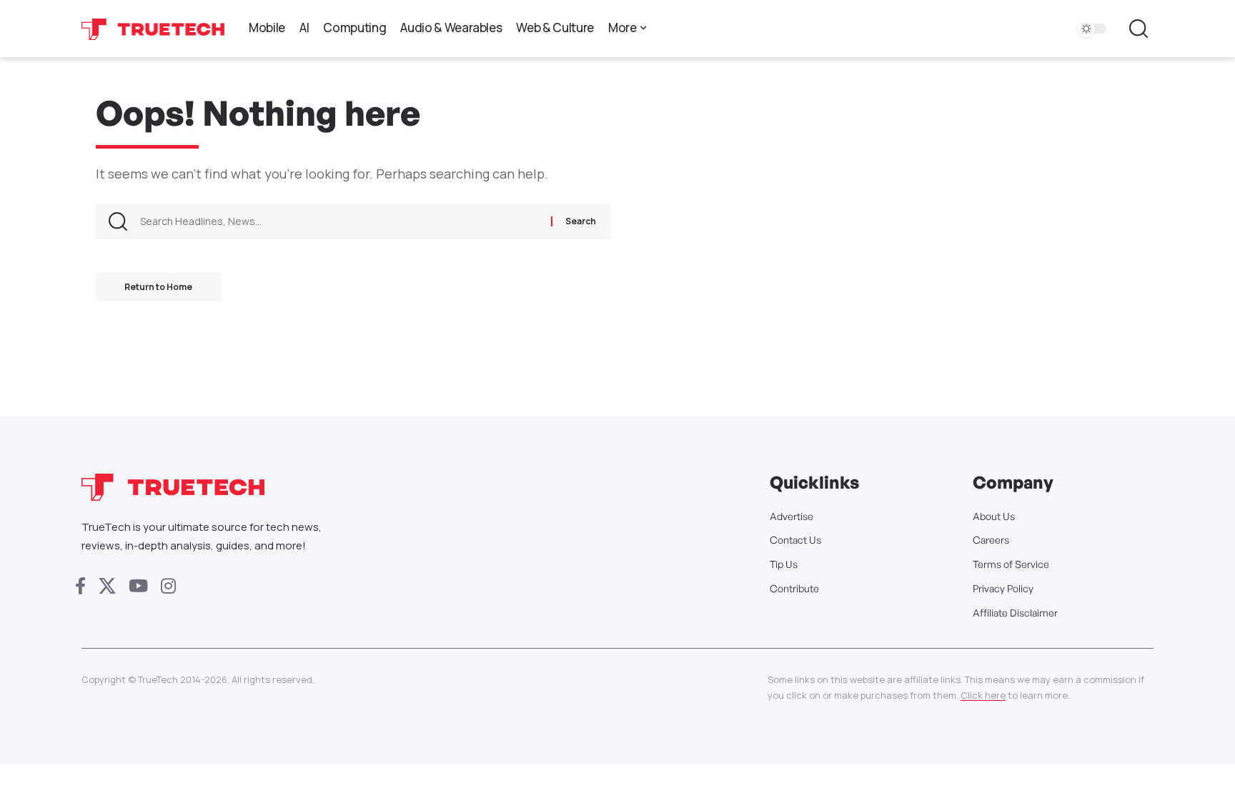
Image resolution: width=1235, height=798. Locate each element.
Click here (983, 695)
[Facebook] (80, 586)
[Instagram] (168, 586)
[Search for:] (340, 221)
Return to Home (158, 287)
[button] (1138, 28)
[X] (107, 586)
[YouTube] (138, 586)
